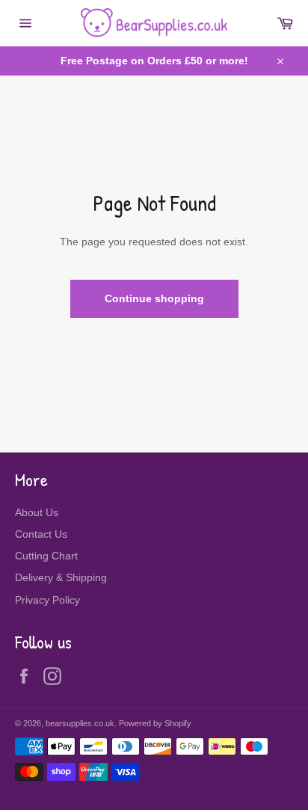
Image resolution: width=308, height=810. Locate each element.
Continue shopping (154, 298)
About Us (36, 512)
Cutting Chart (46, 556)
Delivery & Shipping (61, 577)
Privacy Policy (47, 600)
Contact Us (41, 534)
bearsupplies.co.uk (80, 723)
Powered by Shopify (155, 723)
